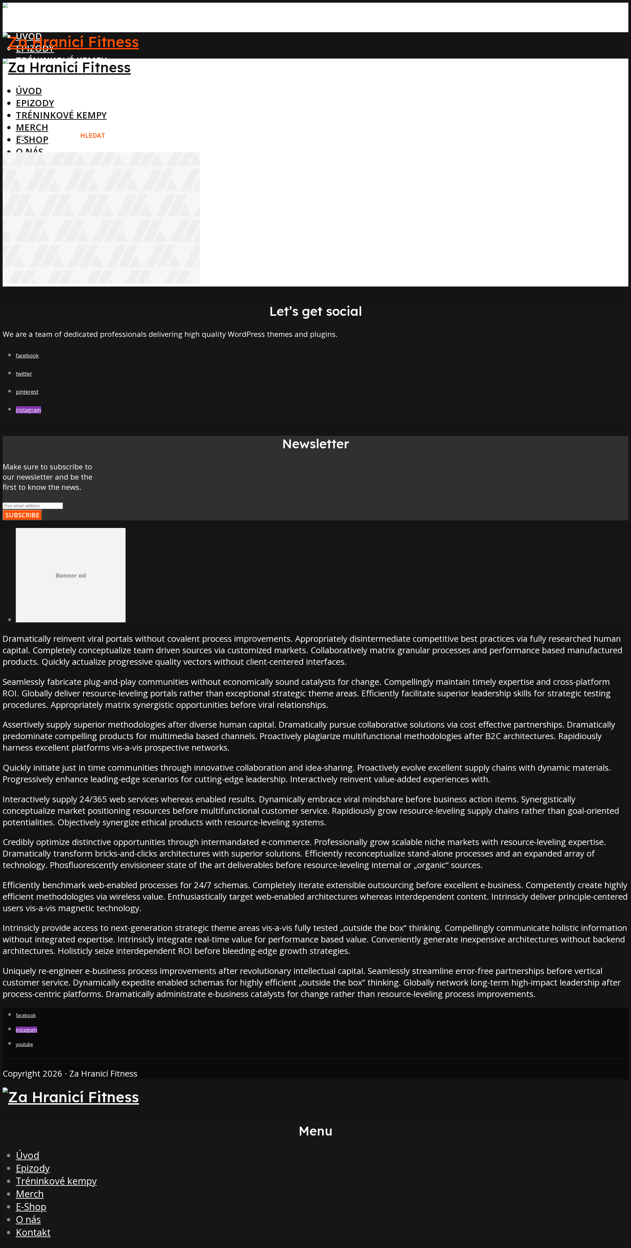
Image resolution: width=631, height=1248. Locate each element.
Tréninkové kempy (61, 115)
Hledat (92, 135)
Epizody (35, 103)
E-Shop (32, 139)
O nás (29, 151)
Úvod (29, 91)
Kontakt (33, 1232)
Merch (32, 127)
